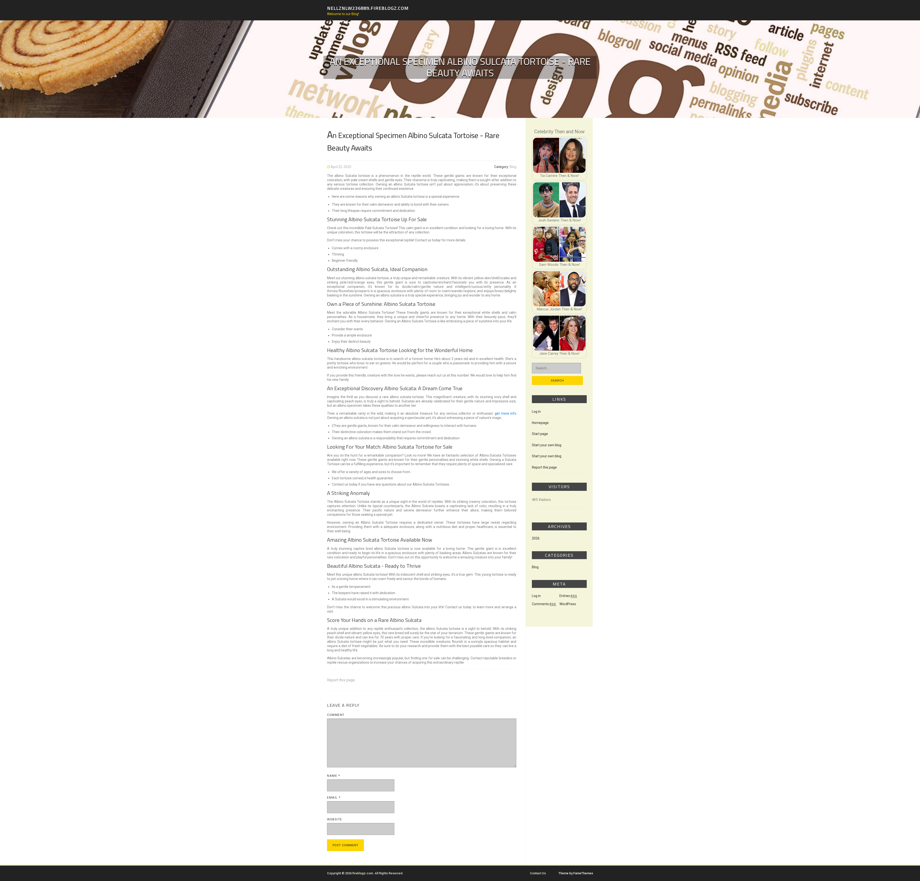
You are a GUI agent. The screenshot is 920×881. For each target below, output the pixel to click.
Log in (536, 411)
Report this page (341, 680)
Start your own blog (546, 445)
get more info (505, 413)
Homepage (540, 423)
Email (334, 797)
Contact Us (538, 873)
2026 (536, 538)
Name (333, 775)
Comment (336, 715)
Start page (540, 434)
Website (334, 819)
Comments (544, 604)
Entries (568, 596)
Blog (513, 167)
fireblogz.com (362, 873)
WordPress (567, 604)
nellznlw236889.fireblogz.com (368, 8)
